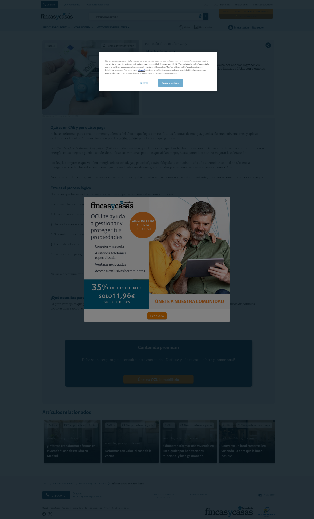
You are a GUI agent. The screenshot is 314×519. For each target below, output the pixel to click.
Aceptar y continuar (170, 82)
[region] (158, 71)
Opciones (144, 82)
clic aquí (141, 69)
